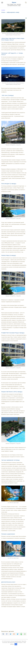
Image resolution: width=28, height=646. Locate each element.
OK (15, 644)
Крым (14, 2)
